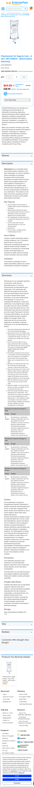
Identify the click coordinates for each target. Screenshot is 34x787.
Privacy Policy (7, 715)
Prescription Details (25, 697)
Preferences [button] (21, 772)
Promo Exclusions (8, 723)
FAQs (11, 713)
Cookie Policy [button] (14, 771)
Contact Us (6, 720)
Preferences (17, 783)
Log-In (4, 694)
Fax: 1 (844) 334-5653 (26, 742)
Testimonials (23, 701)
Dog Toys (5, 745)
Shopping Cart (7, 701)
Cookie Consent (22, 750)
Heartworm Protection (8, 741)
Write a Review (5, 68)
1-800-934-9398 (24, 735)
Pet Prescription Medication (14, 13)
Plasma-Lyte (26, 13)
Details (28, 85)
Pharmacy (5, 738)
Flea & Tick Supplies (8, 736)
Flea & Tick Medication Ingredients (24, 714)
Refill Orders (22, 699)
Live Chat (23, 731)
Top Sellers (5, 733)
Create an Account (8, 697)
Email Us (23, 738)
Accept (17, 776)
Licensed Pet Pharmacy (24, 746)
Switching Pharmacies (25, 704)
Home (3, 13)
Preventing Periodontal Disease (24, 718)
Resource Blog (23, 725)
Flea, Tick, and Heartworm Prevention (24, 722)
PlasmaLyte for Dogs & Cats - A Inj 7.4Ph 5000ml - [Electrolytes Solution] (9, 679)
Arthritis (4, 743)
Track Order (6, 699)
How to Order (23, 694)
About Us (5, 713)
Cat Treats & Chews (8, 753)
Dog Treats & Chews (8, 748)
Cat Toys (4, 750)
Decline (17, 779)
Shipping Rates (7, 718)
